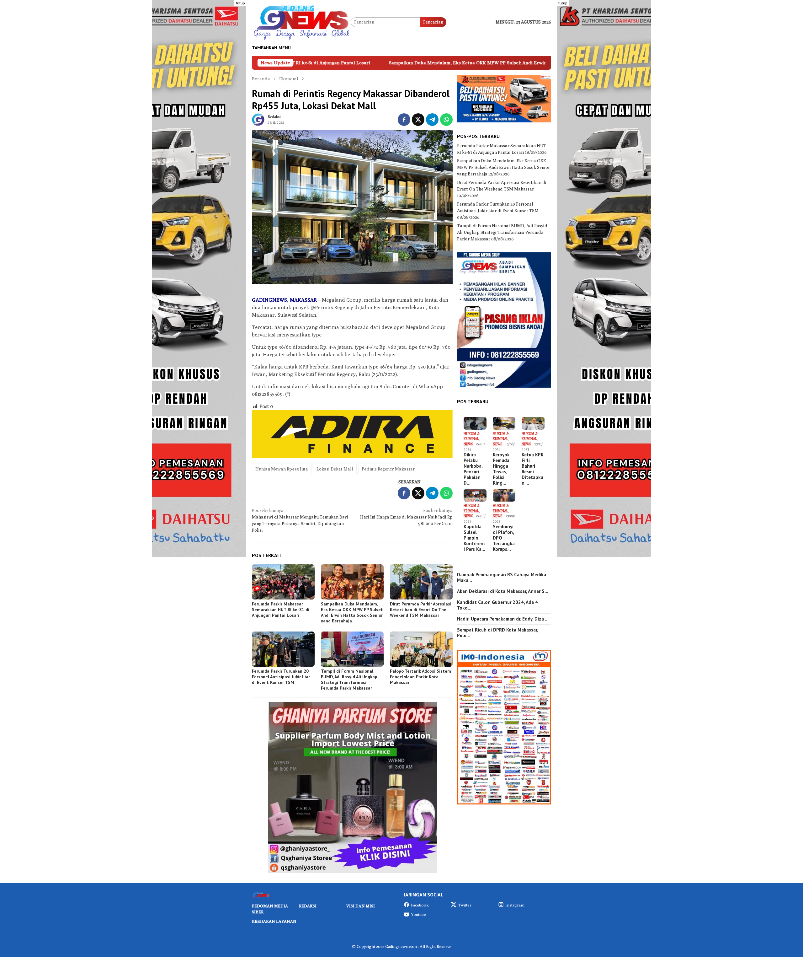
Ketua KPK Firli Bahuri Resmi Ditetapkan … (533, 469)
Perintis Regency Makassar (388, 468)
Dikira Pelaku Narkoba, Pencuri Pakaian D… (473, 469)
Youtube (418, 914)
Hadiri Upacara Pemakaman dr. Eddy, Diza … (503, 619)
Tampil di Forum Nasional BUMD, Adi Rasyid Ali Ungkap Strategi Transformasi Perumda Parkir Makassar (349, 679)
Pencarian (433, 21)
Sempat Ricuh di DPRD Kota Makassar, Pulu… (497, 632)
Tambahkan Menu (271, 48)
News (468, 444)
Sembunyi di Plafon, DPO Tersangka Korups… (504, 538)
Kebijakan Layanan (274, 921)
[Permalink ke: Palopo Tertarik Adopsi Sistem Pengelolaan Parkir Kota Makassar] (421, 649)
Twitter (464, 904)
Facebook (420, 904)
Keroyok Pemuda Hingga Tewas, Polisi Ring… (501, 469)
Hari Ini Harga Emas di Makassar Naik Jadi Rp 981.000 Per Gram (406, 517)
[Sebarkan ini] (404, 119)
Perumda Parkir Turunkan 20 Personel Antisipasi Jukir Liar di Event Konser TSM (281, 676)
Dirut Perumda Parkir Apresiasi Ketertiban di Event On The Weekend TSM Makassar (420, 609)
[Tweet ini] (418, 119)
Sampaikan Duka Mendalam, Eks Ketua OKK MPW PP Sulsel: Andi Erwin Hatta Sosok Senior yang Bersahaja (427, 62)
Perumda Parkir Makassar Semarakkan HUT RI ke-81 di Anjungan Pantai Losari (280, 609)
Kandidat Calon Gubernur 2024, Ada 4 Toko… (497, 605)
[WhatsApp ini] (446, 119)
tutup (240, 3)
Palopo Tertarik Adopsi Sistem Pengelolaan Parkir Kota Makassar (420, 676)
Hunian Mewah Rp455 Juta (281, 468)
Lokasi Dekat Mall (334, 468)
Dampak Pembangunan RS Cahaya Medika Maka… (501, 577)
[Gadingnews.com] (301, 21)
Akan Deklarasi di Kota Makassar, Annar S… (502, 591)
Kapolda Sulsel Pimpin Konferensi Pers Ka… (475, 538)
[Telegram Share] (432, 119)
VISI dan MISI (360, 905)
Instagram (514, 904)
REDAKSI (307, 905)
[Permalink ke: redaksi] (258, 118)
